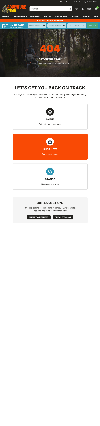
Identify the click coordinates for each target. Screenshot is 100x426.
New (96, 16)
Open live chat (63, 217)
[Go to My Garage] (88, 9)
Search (92, 25)
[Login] (82, 9)
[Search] (70, 8)
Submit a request (38, 217)
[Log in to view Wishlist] (77, 9)
